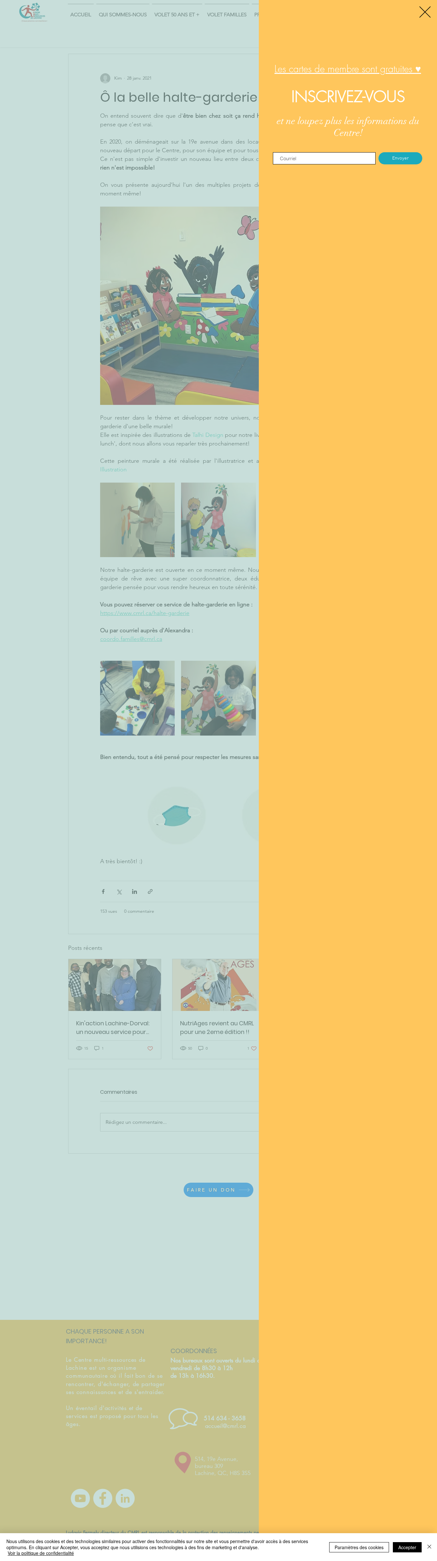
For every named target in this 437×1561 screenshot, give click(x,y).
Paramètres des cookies (359, 1547)
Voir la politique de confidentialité (41, 1553)
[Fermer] (429, 1547)
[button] (425, 12)
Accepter (407, 1547)
